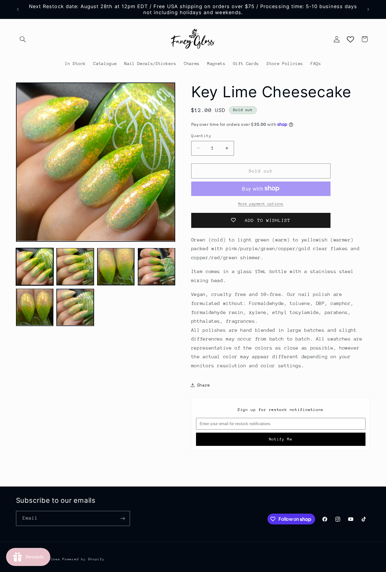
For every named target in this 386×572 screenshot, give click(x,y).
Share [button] (203, 384)
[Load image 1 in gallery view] (34, 266)
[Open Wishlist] (350, 39)
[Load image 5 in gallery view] (34, 307)
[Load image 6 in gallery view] (75, 307)
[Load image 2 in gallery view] (75, 266)
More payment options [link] (261, 203)
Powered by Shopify (83, 559)
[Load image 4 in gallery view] (156, 266)
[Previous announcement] (17, 9)
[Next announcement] (368, 9)
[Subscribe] (122, 518)
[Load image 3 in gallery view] (115, 266)
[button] (23, 39)
